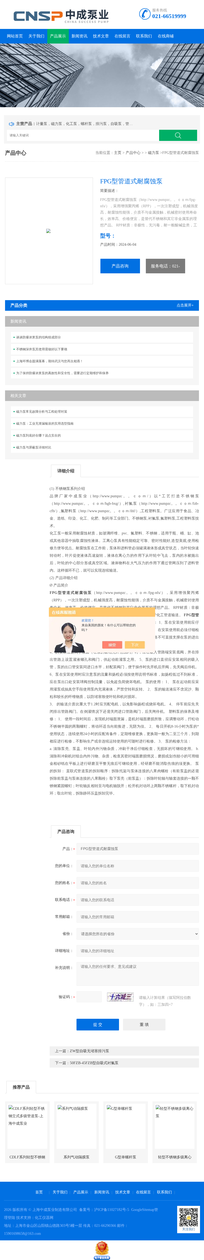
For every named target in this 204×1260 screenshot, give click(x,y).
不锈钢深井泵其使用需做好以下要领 (41, 349)
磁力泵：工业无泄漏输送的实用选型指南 (45, 423)
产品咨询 (120, 266)
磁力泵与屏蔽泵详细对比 (33, 447)
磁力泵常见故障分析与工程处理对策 (41, 411)
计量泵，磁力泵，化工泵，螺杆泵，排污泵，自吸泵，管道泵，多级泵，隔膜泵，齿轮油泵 (85, 124)
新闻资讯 (79, 36)
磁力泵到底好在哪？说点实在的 (38, 435)
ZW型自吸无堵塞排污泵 (89, 1051)
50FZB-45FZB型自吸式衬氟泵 (94, 1063)
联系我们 (144, 36)
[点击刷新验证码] (120, 997)
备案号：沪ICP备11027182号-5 (104, 1210)
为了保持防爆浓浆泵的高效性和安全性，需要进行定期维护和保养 (62, 373)
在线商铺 (166, 36)
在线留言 (122, 36)
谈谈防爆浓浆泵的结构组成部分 (38, 337)
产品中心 (133, 153)
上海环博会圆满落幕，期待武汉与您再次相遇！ (49, 361)
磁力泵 (153, 153)
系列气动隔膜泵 (76, 1157)
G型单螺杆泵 (125, 1157)
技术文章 (101, 36)
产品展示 (58, 36)
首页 (39, 1192)
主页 (117, 153)
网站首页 (15, 36)
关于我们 (36, 36)
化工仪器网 (44, 1218)
